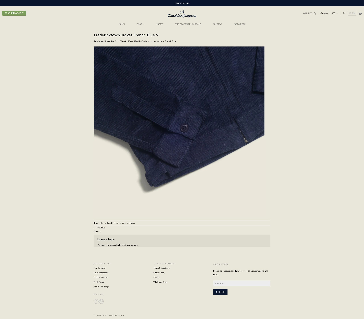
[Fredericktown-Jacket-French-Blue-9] (179, 131)
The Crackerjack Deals (188, 24)
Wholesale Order (160, 282)
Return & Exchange (101, 287)
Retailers (239, 24)
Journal (217, 24)
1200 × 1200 (132, 41)
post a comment (128, 223)
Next (98, 231)
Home (122, 24)
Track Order (99, 282)
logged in (114, 245)
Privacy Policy (159, 273)
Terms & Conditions (161, 268)
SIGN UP (220, 292)
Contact (156, 277)
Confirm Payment (101, 277)
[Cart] (360, 13)
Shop (139, 24)
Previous (99, 227)
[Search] (344, 13)
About (159, 24)
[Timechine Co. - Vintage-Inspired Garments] (182, 13)
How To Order (100, 268)
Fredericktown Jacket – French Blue (158, 41)
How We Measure (101, 273)
